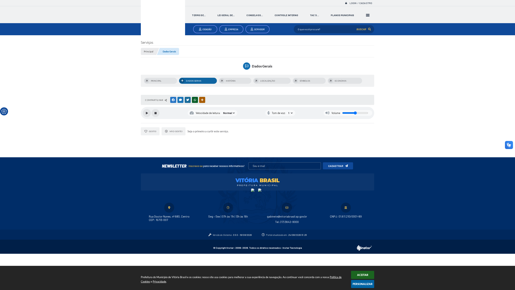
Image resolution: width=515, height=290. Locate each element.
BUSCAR (361, 29)
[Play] (147, 113)
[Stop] (155, 113)
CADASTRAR (335, 166)
